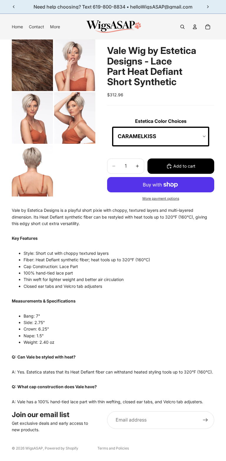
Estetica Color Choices (161, 121)
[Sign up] (205, 420)
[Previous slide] (13, 6)
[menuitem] (55, 27)
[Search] (182, 26)
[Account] (194, 26)
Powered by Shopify (61, 448)
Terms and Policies (113, 448)
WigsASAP (34, 448)
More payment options (160, 198)
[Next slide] (207, 6)
